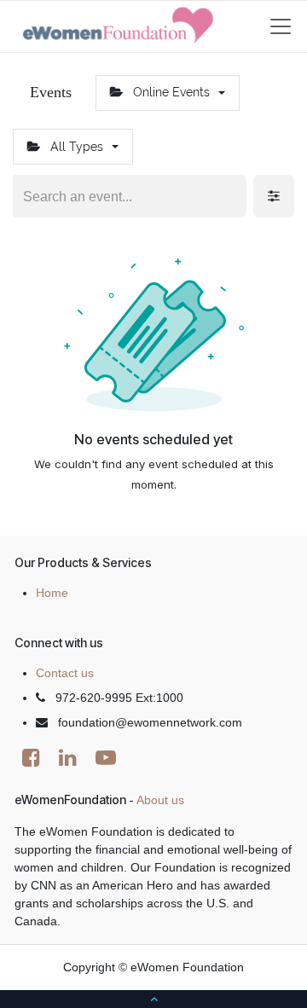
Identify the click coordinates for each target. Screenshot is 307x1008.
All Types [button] (76, 147)
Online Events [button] (171, 92)
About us (160, 800)
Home (52, 593)
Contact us (65, 673)
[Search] (231, 196)
